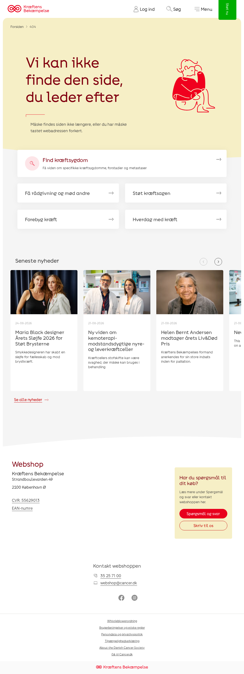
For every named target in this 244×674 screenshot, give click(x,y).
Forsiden (17, 27)
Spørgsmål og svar (203, 513)
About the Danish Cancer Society (122, 647)
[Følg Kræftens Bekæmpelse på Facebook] (121, 598)
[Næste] (218, 262)
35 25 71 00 (110, 575)
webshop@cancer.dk (118, 582)
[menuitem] (142, 9)
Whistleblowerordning (122, 620)
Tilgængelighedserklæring (122, 641)
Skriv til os (203, 525)
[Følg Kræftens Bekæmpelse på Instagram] (134, 598)
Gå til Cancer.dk (122, 654)
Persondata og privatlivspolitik (122, 634)
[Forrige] (203, 262)
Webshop (27, 464)
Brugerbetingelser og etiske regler (122, 627)
